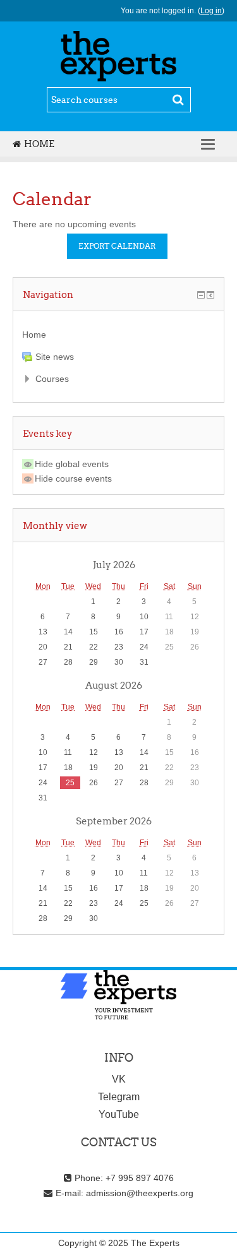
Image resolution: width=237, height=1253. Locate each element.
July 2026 (114, 564)
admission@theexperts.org (139, 1193)
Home (39, 144)
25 (70, 782)
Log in (211, 10)
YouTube (119, 1114)
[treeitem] (118, 334)
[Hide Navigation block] (201, 295)
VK (119, 1079)
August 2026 (113, 685)
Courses (52, 379)
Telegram (119, 1096)
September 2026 (114, 820)
